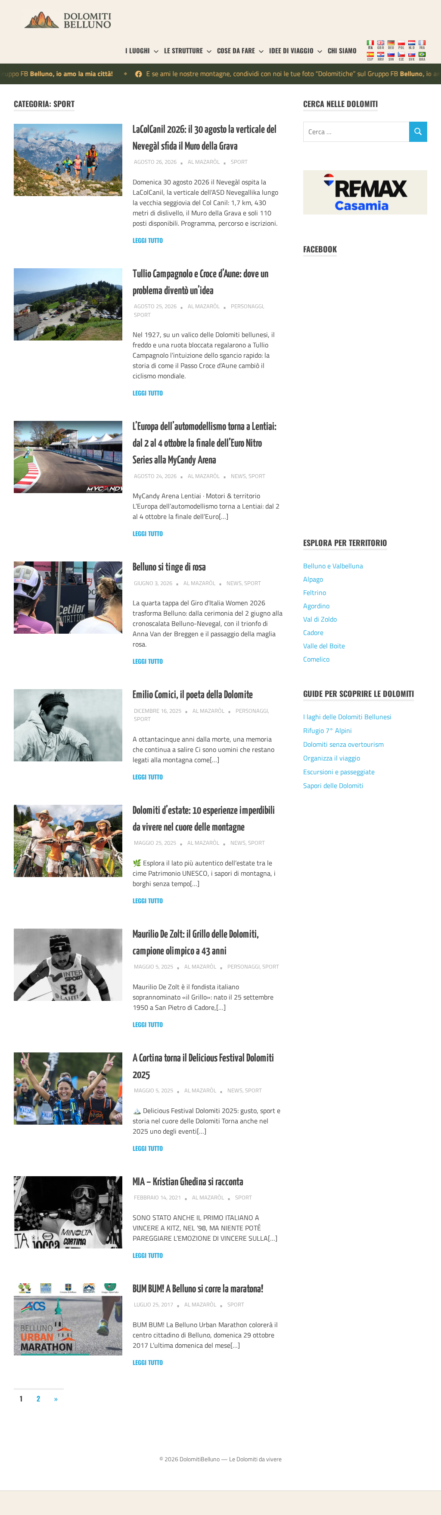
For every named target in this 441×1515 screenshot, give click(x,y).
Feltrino (314, 592)
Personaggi (247, 306)
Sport (239, 161)
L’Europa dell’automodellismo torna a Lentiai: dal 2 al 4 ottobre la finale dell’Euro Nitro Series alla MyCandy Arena (204, 444)
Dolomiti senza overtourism (343, 744)
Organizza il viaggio (331, 758)
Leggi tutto (148, 240)
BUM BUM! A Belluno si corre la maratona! (198, 1289)
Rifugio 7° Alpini (327, 730)
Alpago (313, 579)
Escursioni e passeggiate (339, 772)
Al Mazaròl (204, 161)
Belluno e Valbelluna (333, 566)
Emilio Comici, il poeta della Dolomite (193, 695)
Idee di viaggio (291, 50)
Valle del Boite (324, 646)
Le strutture (183, 50)
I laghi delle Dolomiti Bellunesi (347, 716)
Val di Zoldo (320, 619)
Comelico (316, 659)
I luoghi (137, 50)
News (238, 476)
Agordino (316, 606)
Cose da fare (236, 50)
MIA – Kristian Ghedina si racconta (188, 1182)
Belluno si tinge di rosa (169, 567)
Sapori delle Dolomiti (333, 785)
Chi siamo (342, 50)
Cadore (313, 632)
